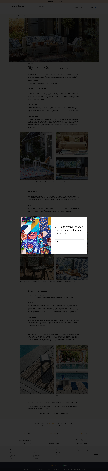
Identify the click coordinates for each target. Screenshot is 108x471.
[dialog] (54, 235)
